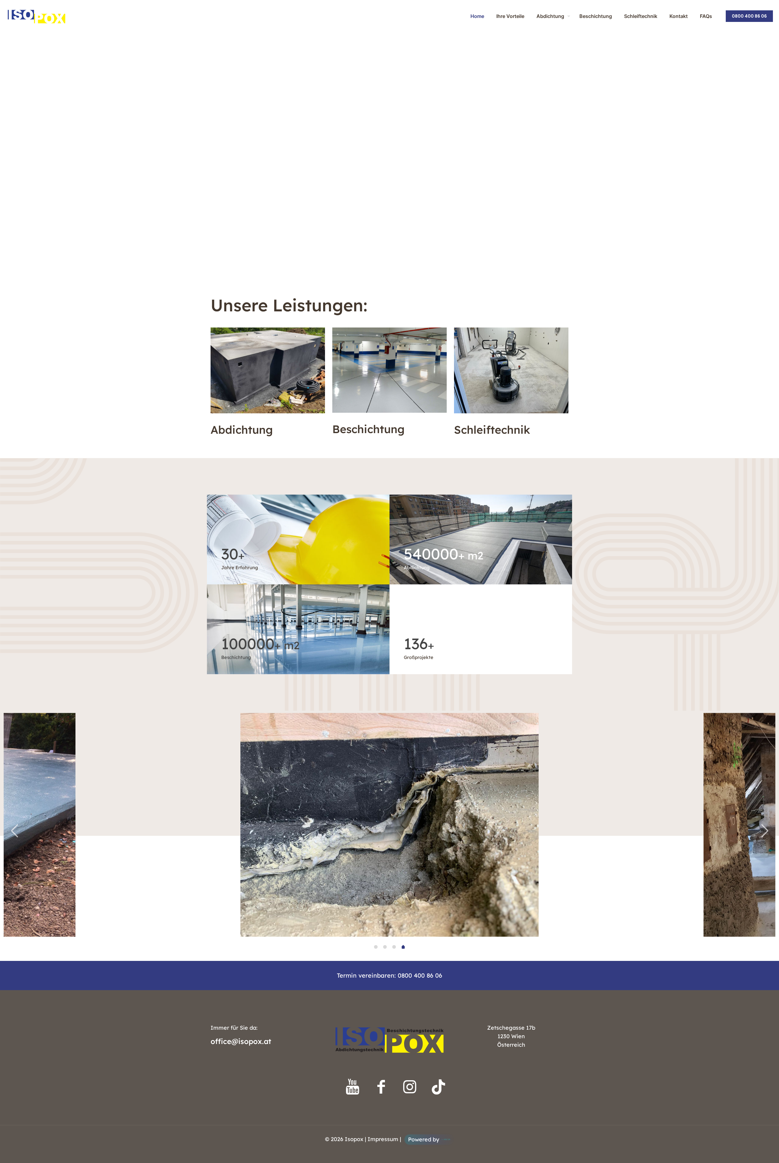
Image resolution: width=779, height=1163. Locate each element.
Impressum (383, 1139)
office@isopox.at (241, 1041)
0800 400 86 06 (749, 16)
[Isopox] (36, 16)
